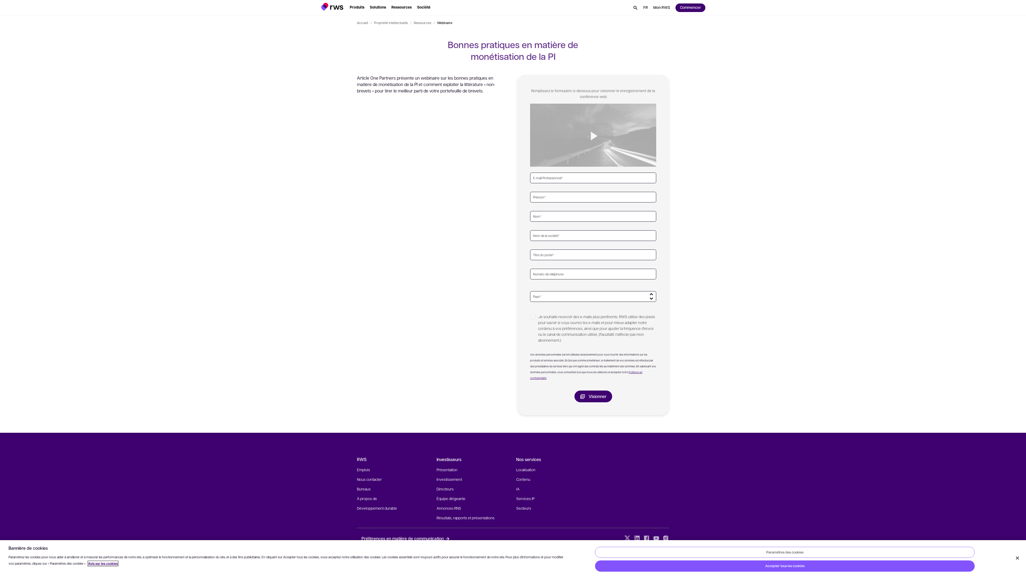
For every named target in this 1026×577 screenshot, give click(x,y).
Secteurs (523, 508)
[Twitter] (627, 538)
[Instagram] (666, 538)
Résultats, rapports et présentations (466, 517)
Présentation (447, 469)
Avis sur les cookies (103, 563)
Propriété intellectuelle (391, 23)
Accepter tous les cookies (785, 565)
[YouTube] (656, 538)
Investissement (449, 479)
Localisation (525, 469)
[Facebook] (646, 538)
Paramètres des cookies (784, 552)
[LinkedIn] (637, 538)
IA (517, 488)
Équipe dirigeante (451, 498)
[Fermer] (1017, 558)
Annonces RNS (449, 508)
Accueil (362, 23)
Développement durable (377, 508)
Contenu (523, 479)
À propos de (367, 498)
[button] (332, 6)
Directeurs (445, 488)
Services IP (525, 498)
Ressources (422, 23)
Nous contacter (369, 479)
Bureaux (364, 488)
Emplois (363, 469)
